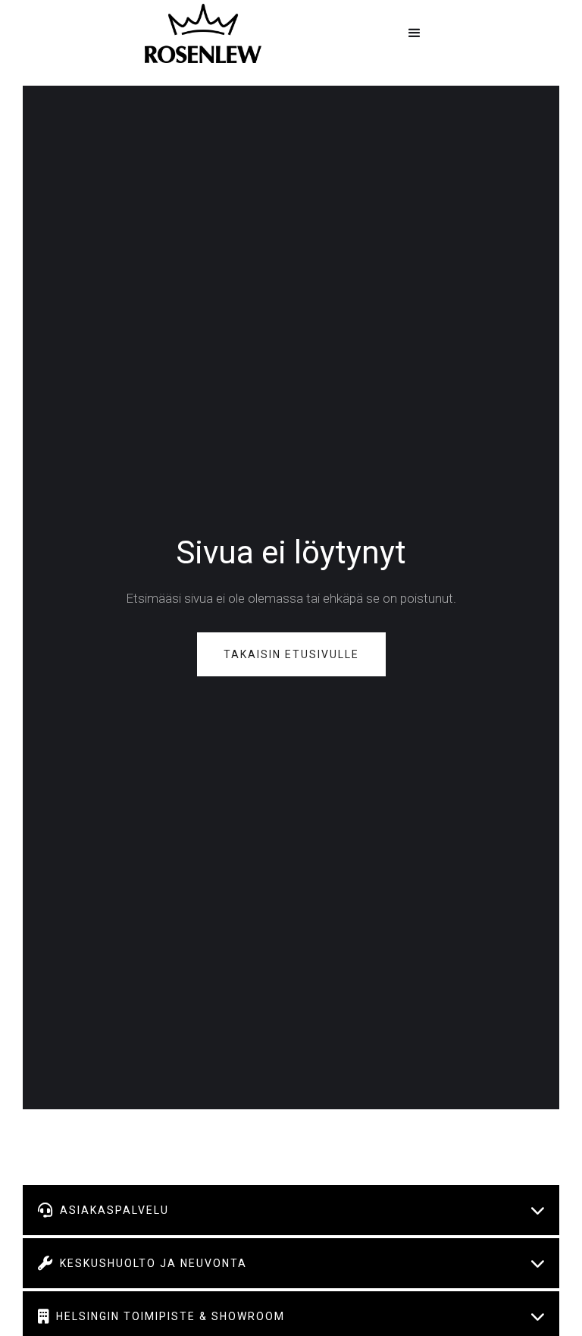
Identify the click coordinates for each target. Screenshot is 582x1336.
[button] (414, 33)
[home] (203, 33)
